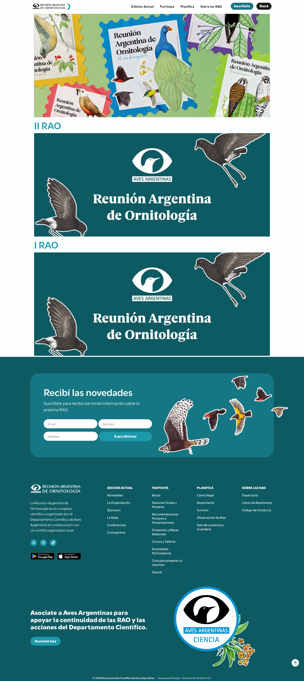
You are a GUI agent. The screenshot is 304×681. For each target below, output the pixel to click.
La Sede (112, 517)
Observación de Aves (211, 517)
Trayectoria (250, 495)
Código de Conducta (256, 510)
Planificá (187, 6)
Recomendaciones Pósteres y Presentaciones (165, 518)
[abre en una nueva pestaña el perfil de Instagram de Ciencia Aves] (43, 542)
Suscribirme (125, 436)
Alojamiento (205, 502)
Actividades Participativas (161, 550)
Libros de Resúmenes (257, 502)
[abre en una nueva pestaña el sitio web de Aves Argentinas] (53, 542)
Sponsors (114, 510)
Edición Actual (142, 6)
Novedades (115, 495)
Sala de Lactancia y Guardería (210, 526)
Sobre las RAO (211, 6)
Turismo (202, 510)
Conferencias (116, 524)
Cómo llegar (205, 495)
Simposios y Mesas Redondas (165, 531)
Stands (157, 572)
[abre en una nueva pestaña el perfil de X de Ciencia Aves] (33, 542)
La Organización (118, 502)
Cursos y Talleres (164, 541)
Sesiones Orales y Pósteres (164, 504)
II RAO (47, 125)
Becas (156, 495)
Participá (167, 6)
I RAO (46, 244)
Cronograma (116, 532)
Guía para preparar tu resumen (167, 562)
